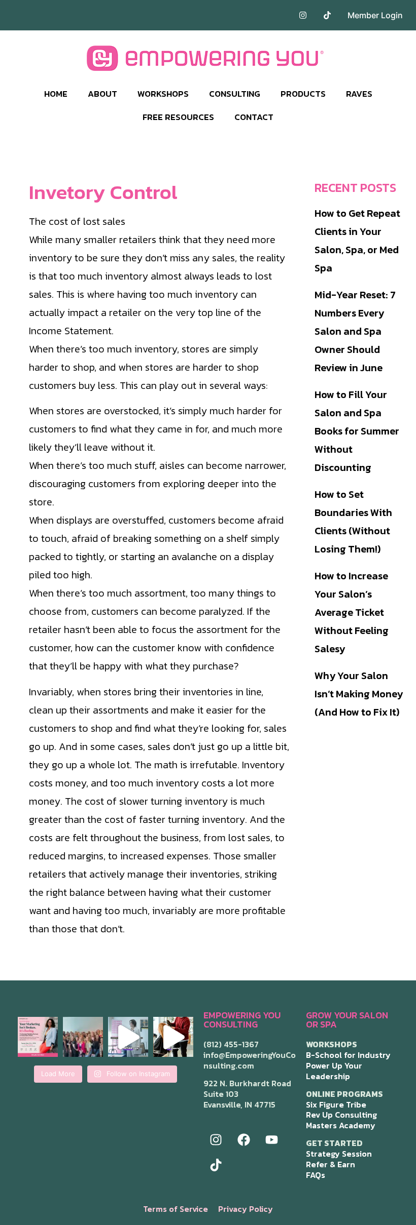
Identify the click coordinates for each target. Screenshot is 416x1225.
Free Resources (178, 117)
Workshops (163, 93)
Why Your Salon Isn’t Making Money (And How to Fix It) (359, 694)
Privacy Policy (245, 1209)
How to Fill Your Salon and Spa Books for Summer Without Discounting (357, 431)
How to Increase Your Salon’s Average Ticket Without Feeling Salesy (352, 612)
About (102, 93)
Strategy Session (339, 1154)
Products (303, 93)
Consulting (234, 93)
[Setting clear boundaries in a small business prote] (173, 1037)
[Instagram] (216, 1140)
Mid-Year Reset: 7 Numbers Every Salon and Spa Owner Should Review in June (355, 331)
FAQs (315, 1175)
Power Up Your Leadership (334, 1070)
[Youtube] (272, 1140)
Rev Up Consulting (341, 1115)
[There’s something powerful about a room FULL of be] (83, 1037)
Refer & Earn (330, 1164)
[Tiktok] (216, 1165)
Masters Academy (340, 1125)
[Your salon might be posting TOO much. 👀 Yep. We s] (38, 1037)
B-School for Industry (348, 1055)
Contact (253, 117)
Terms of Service (175, 1209)
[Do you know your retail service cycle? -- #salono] (128, 1037)
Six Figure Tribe (336, 1104)
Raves (359, 93)
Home (55, 93)
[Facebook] (244, 1140)
